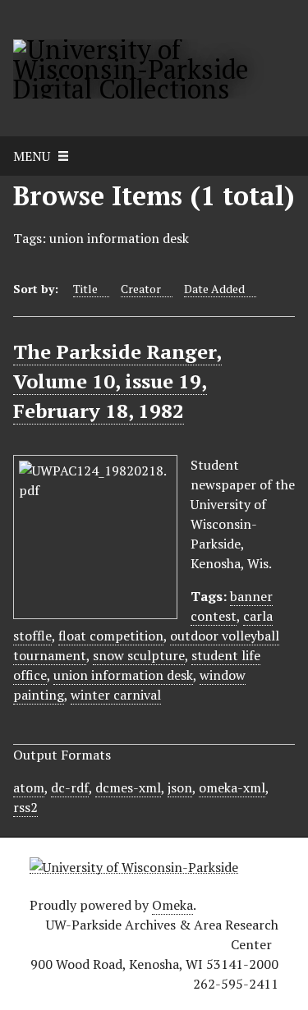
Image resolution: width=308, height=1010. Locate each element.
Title (85, 288)
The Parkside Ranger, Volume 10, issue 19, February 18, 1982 (117, 381)
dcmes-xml (128, 787)
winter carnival (116, 695)
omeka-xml (232, 787)
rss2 (25, 807)
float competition (110, 636)
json (180, 787)
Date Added (214, 288)
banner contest (232, 606)
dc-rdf (70, 787)
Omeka (172, 905)
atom (28, 787)
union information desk (123, 675)
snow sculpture (139, 655)
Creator (141, 288)
